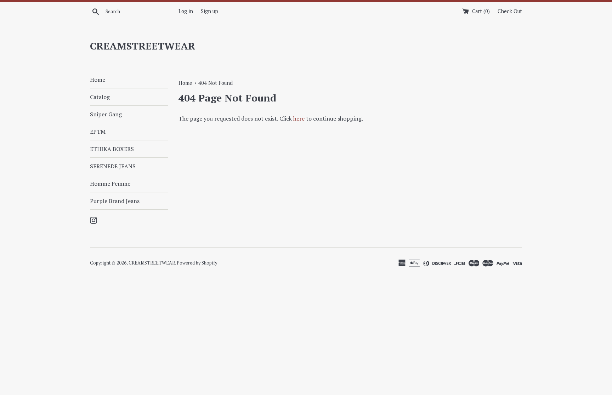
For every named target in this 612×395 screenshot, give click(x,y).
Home (97, 79)
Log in (185, 11)
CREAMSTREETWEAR (142, 45)
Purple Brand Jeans (115, 201)
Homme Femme (110, 183)
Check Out (510, 11)
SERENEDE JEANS (113, 166)
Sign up (209, 11)
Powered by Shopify (197, 263)
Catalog (100, 97)
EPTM (98, 131)
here (299, 118)
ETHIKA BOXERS (112, 149)
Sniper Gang (106, 114)
